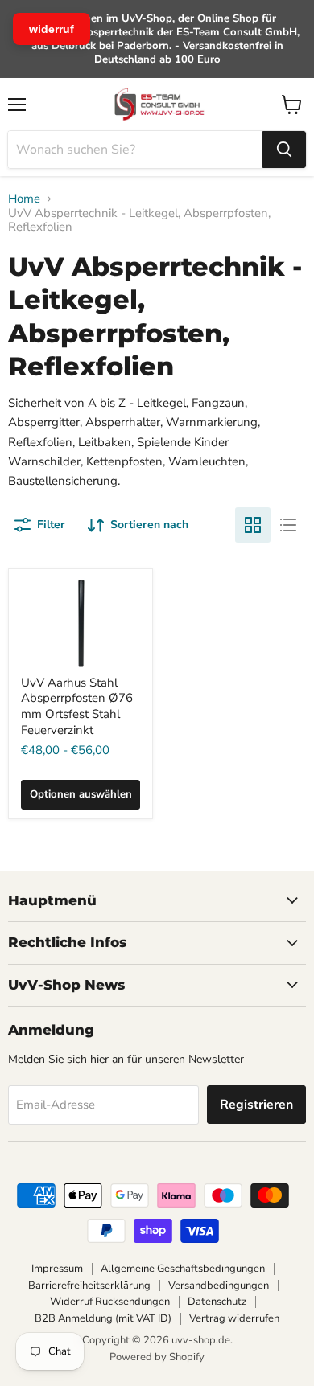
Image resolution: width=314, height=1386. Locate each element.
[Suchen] (284, 149)
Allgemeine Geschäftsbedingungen (183, 1268)
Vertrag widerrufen (234, 1318)
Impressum (57, 1268)
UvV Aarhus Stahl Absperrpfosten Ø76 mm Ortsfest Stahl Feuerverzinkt (77, 706)
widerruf (51, 29)
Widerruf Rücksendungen (110, 1301)
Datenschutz (217, 1301)
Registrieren (256, 1104)
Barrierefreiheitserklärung (89, 1285)
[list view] (288, 525)
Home (24, 199)
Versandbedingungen (218, 1285)
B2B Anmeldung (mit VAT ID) (103, 1318)
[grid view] (253, 525)
